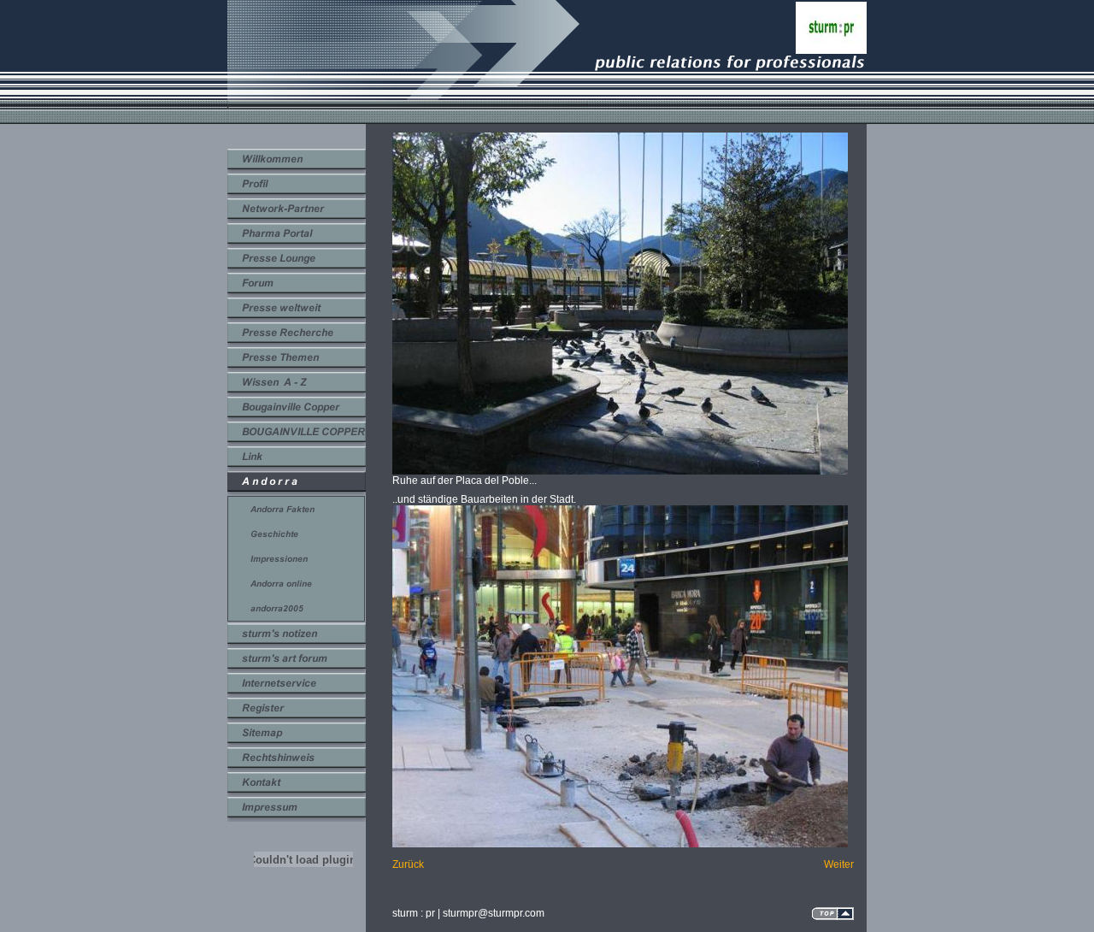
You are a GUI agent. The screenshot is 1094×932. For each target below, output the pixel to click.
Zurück (408, 864)
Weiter (839, 864)
